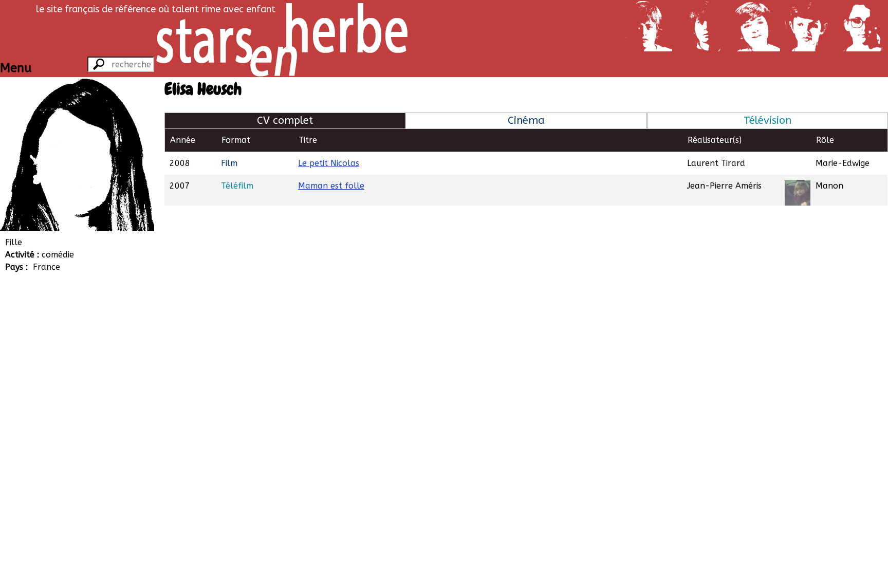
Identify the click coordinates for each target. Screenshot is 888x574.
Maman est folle (331, 186)
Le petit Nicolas (328, 163)
